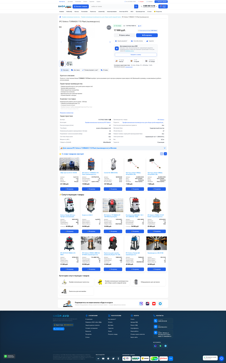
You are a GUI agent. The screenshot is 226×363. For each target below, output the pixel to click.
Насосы (77, 11)
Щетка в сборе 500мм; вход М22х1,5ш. (133, 173)
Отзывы (105, 70)
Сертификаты (135, 328)
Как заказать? (112, 319)
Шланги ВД (101, 11)
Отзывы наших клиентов (138, 334)
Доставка (70, 1)
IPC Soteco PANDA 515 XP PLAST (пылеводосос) (156, 216)
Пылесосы (93, 11)
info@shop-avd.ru (129, 51)
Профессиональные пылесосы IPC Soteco (98, 122)
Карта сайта (134, 337)
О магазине (78, 1)
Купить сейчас (125, 35)
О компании (88, 319)
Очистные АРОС (123, 11)
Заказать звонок (162, 1)
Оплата (85, 1)
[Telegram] (160, 303)
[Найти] (136, 6)
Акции (142, 1)
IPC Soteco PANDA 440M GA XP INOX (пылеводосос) (91, 253)
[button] (110, 42)
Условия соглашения (91, 328)
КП (140, 25)
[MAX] (141, 303)
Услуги (132, 319)
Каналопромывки (112, 11)
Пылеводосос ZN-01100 (155, 253)
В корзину (148, 35)
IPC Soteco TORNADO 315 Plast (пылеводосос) (90, 173)
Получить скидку (113, 334)
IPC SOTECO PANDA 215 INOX (67, 253)
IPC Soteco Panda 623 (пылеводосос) (133, 253)
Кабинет (150, 1)
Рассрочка (159, 11)
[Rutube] (147, 303)
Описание (66, 70)
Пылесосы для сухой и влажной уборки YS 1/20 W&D (112, 254)
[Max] (155, 346)
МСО (132, 11)
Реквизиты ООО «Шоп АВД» (93, 322)
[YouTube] (154, 303)
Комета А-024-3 (87, 215)
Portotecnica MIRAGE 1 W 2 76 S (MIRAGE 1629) (134, 216)
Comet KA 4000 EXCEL (111, 173)
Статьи (149, 11)
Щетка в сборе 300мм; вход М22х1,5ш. (155, 173)
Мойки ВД (69, 11)
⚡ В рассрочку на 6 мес (147, 30)
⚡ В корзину (69, 189)
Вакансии (88, 331)
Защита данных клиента (92, 325)
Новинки (61, 11)
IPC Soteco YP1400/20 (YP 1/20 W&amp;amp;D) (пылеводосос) (112, 216)
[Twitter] (113, 358)
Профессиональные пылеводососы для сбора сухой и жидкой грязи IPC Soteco (147, 122)
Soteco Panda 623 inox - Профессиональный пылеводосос (68, 216)
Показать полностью (66, 113)
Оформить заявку (136, 54)
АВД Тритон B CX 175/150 (68, 173)
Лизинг (110, 331)
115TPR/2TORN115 (104, 119)
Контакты (62, 1)
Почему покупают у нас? (91, 70)
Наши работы (134, 331)
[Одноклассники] (118, 358)
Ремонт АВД (134, 325)
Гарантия (91, 1)
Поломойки (84, 11)
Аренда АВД (134, 322)
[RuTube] (108, 358)
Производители (140, 11)
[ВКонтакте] (98, 358)
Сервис (98, 1)
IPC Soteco (161, 119)
